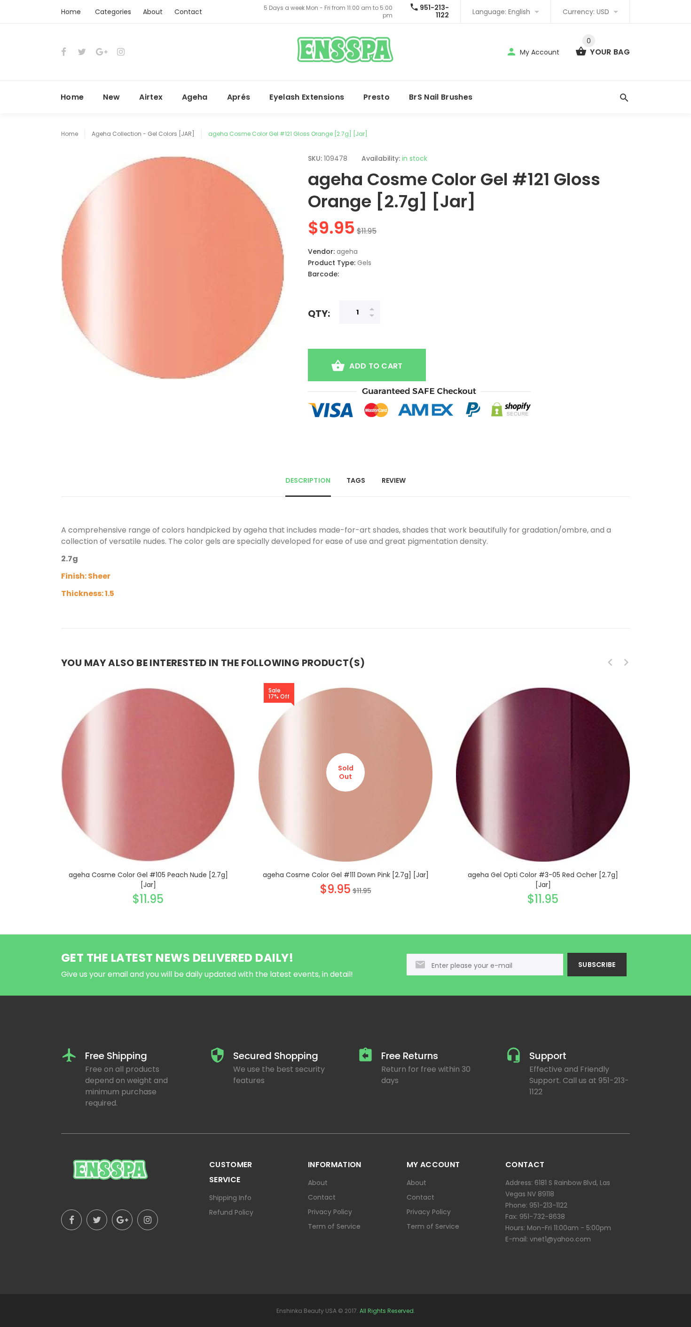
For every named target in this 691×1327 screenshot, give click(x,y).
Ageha (195, 97)
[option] (148, 787)
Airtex (151, 97)
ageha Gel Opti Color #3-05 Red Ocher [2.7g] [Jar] (543, 879)
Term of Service (334, 1226)
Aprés (239, 97)
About (153, 11)
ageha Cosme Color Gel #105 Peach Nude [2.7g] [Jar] (148, 879)
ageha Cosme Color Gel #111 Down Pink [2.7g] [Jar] (346, 874)
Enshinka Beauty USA (306, 1311)
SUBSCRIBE (597, 964)
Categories (113, 11)
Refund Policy (231, 1212)
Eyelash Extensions (306, 97)
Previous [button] (610, 662)
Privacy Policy (330, 1212)
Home (71, 11)
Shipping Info (230, 1197)
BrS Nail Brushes (440, 97)
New (111, 97)
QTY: (319, 313)
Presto (376, 97)
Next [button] (626, 662)
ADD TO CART (375, 366)
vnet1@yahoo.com (560, 1239)
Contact (188, 11)
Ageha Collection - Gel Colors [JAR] (143, 134)
